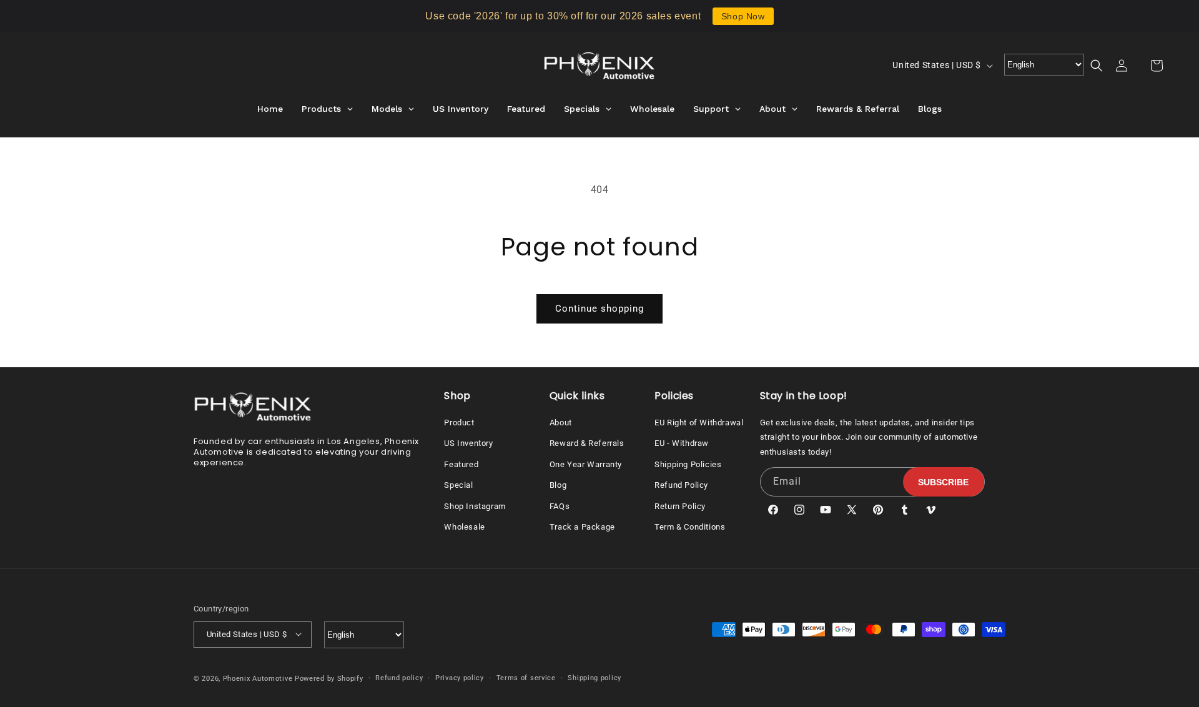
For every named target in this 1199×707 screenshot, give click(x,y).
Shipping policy (594, 677)
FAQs (560, 505)
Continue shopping (599, 308)
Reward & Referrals (587, 443)
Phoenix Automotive (258, 678)
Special (458, 485)
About (561, 422)
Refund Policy (681, 485)
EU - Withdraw (681, 443)
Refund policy (399, 677)
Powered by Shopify (329, 678)
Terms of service (526, 677)
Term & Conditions (689, 526)
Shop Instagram (474, 505)
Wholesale (464, 526)
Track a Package (582, 526)
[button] (1104, 65)
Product (459, 422)
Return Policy (680, 505)
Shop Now (743, 16)
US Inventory (468, 443)
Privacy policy (459, 677)
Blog (558, 485)
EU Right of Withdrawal (698, 422)
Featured (461, 463)
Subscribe (943, 482)
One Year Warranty (586, 463)
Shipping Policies (687, 463)
